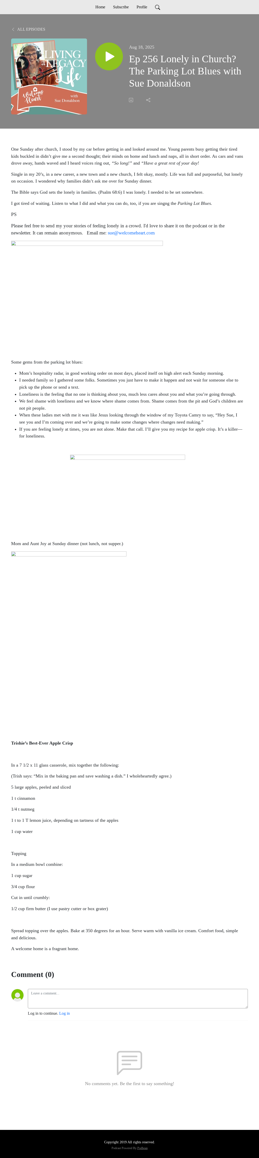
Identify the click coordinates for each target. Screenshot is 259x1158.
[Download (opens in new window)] (131, 100)
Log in (64, 1013)
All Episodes (30, 29)
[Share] (149, 100)
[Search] (157, 7)
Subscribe (121, 7)
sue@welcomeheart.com (131, 232)
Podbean (142, 1148)
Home (100, 7)
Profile (142, 7)
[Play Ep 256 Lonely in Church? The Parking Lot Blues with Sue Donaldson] (109, 56)
